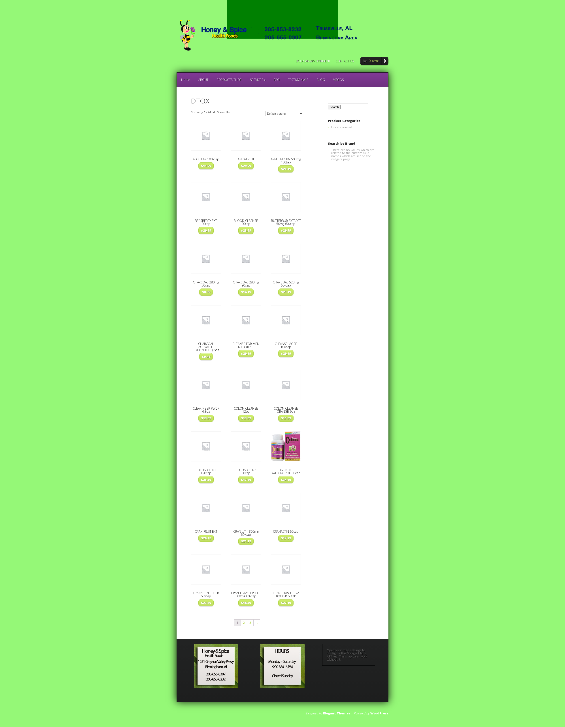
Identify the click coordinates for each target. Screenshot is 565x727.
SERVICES (258, 80)
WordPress (379, 713)
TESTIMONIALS (298, 80)
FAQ (277, 80)
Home (185, 80)
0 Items (374, 61)
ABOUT (203, 80)
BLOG (321, 80)
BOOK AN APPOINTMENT (313, 61)
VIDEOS (338, 80)
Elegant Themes (336, 713)
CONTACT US (344, 61)
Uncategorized (341, 127)
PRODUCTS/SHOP (229, 80)
